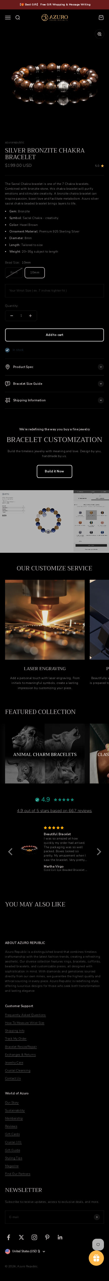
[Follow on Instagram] (34, 1237)
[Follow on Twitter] (21, 1237)
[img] (66, 828)
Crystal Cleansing (17, 1070)
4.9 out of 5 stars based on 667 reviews (54, 811)
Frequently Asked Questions (25, 1015)
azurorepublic (14, 142)
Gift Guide (12, 1150)
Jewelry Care (14, 1062)
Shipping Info (14, 1031)
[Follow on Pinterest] (47, 1237)
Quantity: (12, 306)
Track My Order (16, 1039)
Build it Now (54, 471)
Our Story (12, 1102)
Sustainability (15, 1110)
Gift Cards (12, 1134)
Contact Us (13, 1078)
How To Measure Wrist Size (24, 1023)
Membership (14, 1118)
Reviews (11, 1126)
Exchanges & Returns (20, 1055)
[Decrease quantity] (11, 316)
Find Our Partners (17, 1174)
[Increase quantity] (30, 316)
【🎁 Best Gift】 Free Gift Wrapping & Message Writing (54, 4)
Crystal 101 (13, 1142)
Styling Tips (13, 1158)
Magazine (12, 1166)
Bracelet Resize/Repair (21, 1047)
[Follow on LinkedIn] (60, 1237)
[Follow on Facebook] (8, 1237)
